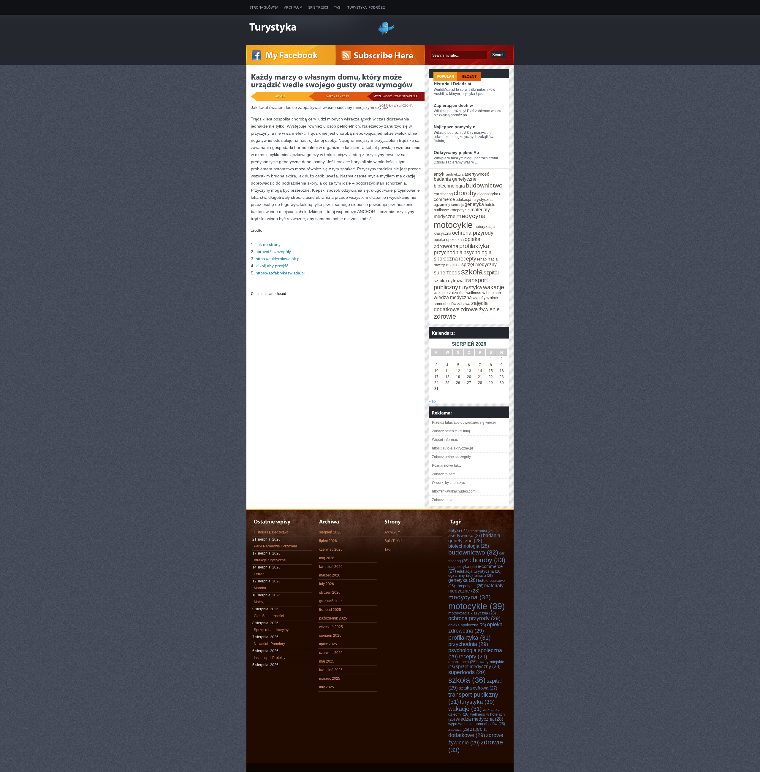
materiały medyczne (476, 588)
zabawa (463, 304)
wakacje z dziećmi (450, 293)
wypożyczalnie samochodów (476, 724)
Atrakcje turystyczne (270, 560)
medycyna (471, 216)
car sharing (443, 194)
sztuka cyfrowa (448, 280)
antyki (439, 174)
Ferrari (259, 574)
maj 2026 (326, 558)
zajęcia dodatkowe (467, 732)
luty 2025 (326, 687)
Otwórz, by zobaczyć (448, 483)
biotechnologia (449, 185)
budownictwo (484, 185)
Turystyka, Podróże (366, 7)
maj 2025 (326, 661)
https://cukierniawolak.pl (278, 258)
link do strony (268, 244)
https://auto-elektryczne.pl (452, 448)
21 (480, 377)
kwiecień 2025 (331, 670)
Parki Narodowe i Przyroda (275, 546)
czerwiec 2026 (331, 549)
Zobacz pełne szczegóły (451, 457)
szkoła (472, 271)
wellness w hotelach (483, 293)
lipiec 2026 (328, 541)
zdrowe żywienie (480, 309)
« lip (432, 401)
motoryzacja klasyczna (472, 613)
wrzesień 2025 (331, 627)
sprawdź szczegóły (273, 251)
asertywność (476, 174)
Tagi (337, 7)
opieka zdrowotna (475, 628)
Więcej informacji (446, 440)
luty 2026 (326, 584)
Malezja (260, 602)
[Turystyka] (308, 27)
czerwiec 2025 (331, 653)
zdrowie (445, 316)
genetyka (474, 204)
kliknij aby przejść (272, 265)
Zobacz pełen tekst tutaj (451, 431)
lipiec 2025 (328, 644)
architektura (454, 174)
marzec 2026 (329, 575)
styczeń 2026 (330, 592)
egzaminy (442, 205)
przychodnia (448, 252)
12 (458, 371)
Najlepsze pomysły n (455, 126)
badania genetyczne (455, 179)
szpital (491, 273)
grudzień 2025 (331, 601)
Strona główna (263, 7)
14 (480, 371)
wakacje (493, 287)
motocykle (453, 225)
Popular (445, 76)
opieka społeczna (449, 240)
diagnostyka (487, 194)
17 (436, 377)
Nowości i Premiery (269, 644)
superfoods (447, 273)
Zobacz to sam (443, 474)
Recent (469, 76)
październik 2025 (333, 618)
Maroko (260, 588)
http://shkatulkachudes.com (454, 491)
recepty (467, 259)
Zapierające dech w (453, 105)
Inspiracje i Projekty (269, 658)
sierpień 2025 (330, 635)
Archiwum (293, 7)
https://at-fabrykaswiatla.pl (280, 273)
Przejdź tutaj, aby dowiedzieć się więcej (464, 422)
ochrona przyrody (472, 233)
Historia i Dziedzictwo (271, 532)
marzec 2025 (329, 678)
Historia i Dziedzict (452, 83)
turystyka (470, 287)
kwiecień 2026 (331, 567)
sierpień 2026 (330, 532)
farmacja (457, 204)
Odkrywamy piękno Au (456, 152)
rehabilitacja (487, 259)
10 (436, 371)
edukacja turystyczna (474, 200)
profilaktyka (474, 245)
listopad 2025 (330, 610)
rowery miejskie (447, 265)
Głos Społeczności (269, 616)
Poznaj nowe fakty (446, 465)
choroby (465, 193)
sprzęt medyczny (479, 264)
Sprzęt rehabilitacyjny (271, 630)
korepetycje (460, 210)
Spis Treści (318, 7)
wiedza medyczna (453, 297)
